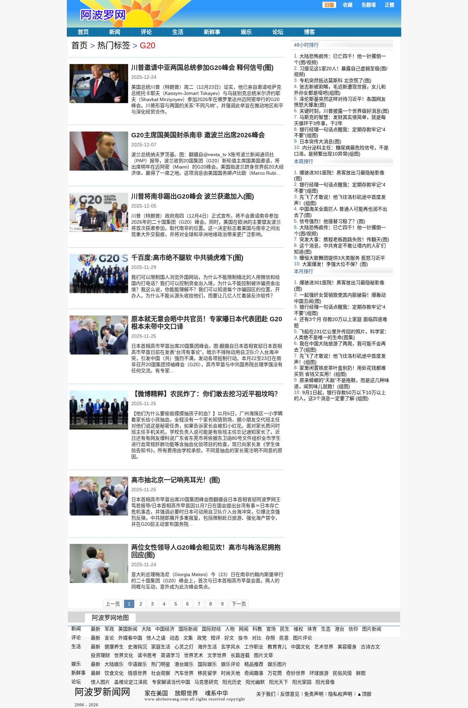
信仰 (353, 629)
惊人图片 (100, 682)
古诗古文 (370, 646)
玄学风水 (230, 646)
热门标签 (113, 45)
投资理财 (100, 655)
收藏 (348, 5)
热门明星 (160, 664)
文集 (188, 638)
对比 (256, 638)
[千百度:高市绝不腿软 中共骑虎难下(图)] (99, 274)
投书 (243, 638)
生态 (326, 629)
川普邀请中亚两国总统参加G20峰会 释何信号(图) (202, 67)
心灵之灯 (184, 646)
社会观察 (160, 673)
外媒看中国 (130, 638)
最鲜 (95, 673)
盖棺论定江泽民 (131, 682)
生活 (177, 32)
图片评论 (302, 638)
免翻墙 (368, 5)
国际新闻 (188, 629)
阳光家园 (301, 682)
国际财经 (211, 629)
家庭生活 (160, 646)
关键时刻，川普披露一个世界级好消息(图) (344, 111)
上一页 (113, 604)
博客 (309, 32)
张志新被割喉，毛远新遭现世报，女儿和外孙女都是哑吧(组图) (340, 90)
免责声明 (313, 694)
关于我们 (265, 694)
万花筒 (275, 673)
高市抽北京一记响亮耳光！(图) (175, 480)
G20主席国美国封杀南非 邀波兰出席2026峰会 (198, 135)
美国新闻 (127, 629)
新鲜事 (212, 32)
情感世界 (137, 673)
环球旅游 (319, 673)
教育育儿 (277, 646)
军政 (109, 629)
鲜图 (361, 673)
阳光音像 (325, 682)
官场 (271, 629)
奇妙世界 (295, 673)
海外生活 (207, 646)
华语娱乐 (137, 664)
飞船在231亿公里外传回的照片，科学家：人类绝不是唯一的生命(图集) (341, 334)
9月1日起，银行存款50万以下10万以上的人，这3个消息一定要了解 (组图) (340, 395)
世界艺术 (193, 655)
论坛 (277, 32)
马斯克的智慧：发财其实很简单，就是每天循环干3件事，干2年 (340, 120)
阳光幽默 (255, 682)
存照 (270, 638)
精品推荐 (253, 664)
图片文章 (263, 655)
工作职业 (253, 646)
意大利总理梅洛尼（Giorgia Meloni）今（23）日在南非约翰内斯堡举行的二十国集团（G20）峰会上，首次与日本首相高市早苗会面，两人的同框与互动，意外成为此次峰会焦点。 (207, 580)
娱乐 (246, 32)
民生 (285, 629)
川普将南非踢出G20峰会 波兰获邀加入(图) (192, 196)
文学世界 (216, 655)
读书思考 (147, 655)
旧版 (329, 5)
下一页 (239, 604)
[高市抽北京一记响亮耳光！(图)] (99, 496)
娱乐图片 (277, 664)
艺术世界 (323, 646)
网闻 (243, 629)
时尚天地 (230, 673)
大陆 (146, 629)
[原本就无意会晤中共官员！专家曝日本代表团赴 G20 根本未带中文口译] (99, 335)
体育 (312, 629)
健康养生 (114, 646)
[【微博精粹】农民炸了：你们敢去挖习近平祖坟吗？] (99, 410)
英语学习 (170, 655)
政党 (202, 638)
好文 (229, 638)
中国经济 (164, 629)
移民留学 (207, 673)
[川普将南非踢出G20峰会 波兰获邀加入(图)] (99, 213)
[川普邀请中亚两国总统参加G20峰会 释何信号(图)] (99, 84)
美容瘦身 (347, 646)
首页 (83, 32)
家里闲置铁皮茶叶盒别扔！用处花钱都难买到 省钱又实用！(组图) (340, 371)
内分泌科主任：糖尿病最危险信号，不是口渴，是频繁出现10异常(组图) (341, 151)
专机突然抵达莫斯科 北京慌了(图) (335, 80)
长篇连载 (240, 655)
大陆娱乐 (114, 664)
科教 (257, 629)
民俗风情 (342, 673)
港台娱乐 (184, 664)
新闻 (114, 32)
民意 (284, 638)
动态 (174, 638)
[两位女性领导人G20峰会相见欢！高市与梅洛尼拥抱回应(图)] (99, 564)
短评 (215, 638)
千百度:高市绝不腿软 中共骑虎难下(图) (187, 257)
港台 (339, 629)
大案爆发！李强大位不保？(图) (335, 263)
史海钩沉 (137, 646)
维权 (298, 629)
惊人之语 (155, 638)
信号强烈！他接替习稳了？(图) (332, 221)
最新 (95, 629)
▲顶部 (364, 694)
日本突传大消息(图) (320, 141)
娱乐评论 (230, 664)
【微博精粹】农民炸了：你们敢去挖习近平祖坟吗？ (206, 394)
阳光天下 (278, 682)
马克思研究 (206, 682)
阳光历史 (232, 682)
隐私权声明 (340, 694)
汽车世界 (184, 673)
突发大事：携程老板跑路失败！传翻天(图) (344, 239)
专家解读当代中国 (171, 682)
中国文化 (300, 646)
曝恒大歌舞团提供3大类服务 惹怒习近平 (342, 258)
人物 (230, 629)
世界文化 (123, 655)
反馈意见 (289, 694)
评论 (146, 32)
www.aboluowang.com (166, 699)
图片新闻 (371, 629)
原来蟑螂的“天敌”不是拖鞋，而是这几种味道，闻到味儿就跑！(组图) (341, 383)
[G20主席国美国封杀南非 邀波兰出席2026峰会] (99, 152)
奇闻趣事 (253, 673)
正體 (389, 5)
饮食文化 (114, 673)
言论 (109, 638)
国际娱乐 (207, 664)
